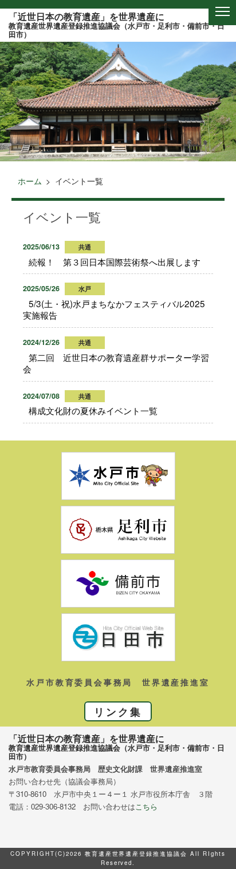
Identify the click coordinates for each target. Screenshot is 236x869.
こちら (146, 806)
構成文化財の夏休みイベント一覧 (93, 410)
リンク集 (117, 711)
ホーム (30, 181)
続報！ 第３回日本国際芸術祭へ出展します (114, 261)
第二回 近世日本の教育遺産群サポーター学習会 (116, 363)
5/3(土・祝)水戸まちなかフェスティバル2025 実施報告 (118, 309)
